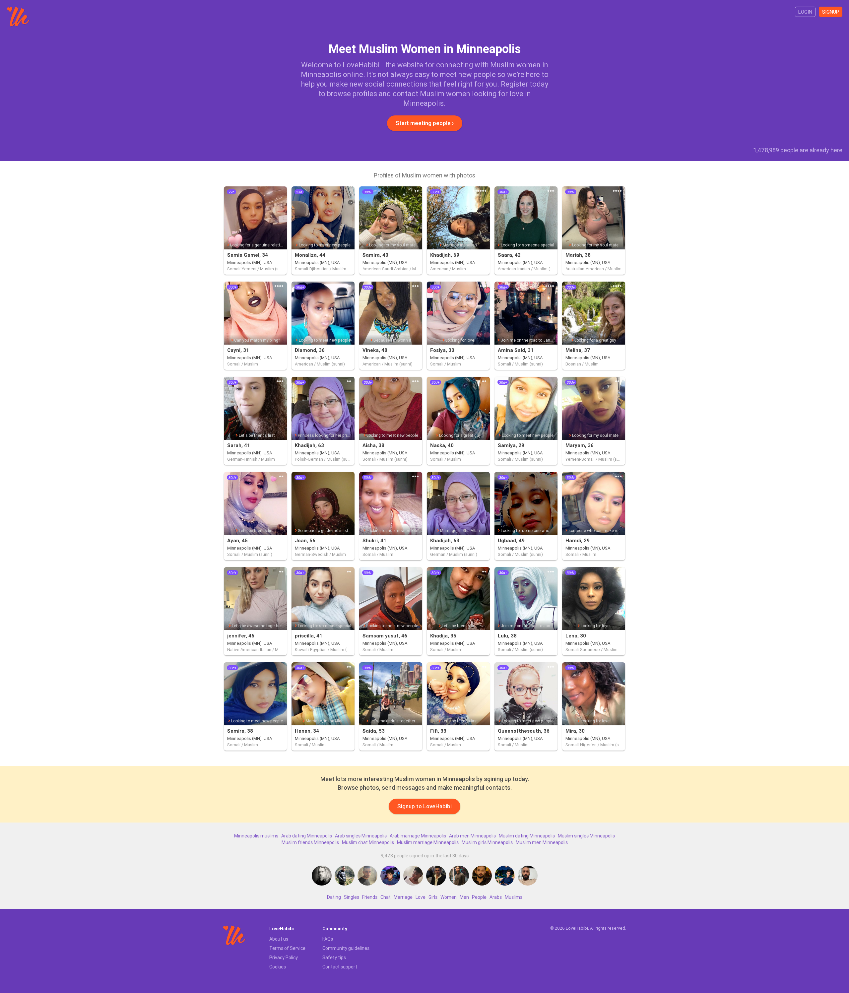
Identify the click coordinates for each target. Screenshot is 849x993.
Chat (385, 897)
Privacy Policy (283, 957)
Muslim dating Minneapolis (527, 836)
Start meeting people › (425, 123)
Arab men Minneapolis (472, 836)
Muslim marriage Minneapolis (428, 842)
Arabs (496, 897)
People (479, 897)
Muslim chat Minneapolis (368, 842)
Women (448, 897)
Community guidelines (345, 948)
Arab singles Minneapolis (361, 836)
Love (420, 897)
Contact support (339, 967)
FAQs (327, 939)
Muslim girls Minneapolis (487, 842)
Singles (351, 897)
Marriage (403, 897)
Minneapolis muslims (256, 836)
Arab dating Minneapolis (306, 836)
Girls (432, 897)
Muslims (513, 897)
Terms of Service (287, 948)
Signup (830, 12)
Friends (369, 897)
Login (805, 12)
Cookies (277, 967)
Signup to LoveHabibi (424, 806)
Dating (334, 897)
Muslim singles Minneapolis (586, 836)
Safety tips (334, 957)
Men (464, 897)
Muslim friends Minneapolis (310, 842)
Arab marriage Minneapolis (418, 836)
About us (278, 939)
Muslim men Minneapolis (542, 842)
